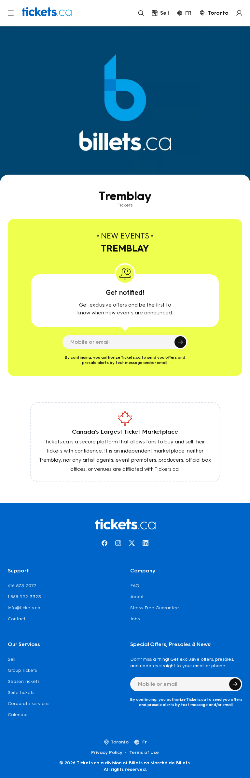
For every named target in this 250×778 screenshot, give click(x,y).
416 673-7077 (22, 585)
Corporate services (28, 703)
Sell (11, 659)
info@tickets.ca (24, 608)
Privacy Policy (106, 752)
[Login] (239, 13)
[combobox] (214, 13)
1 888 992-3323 (24, 596)
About (137, 596)
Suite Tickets (21, 692)
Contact (16, 619)
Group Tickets (22, 670)
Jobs (135, 619)
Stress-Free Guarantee (154, 608)
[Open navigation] (11, 13)
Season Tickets (23, 681)
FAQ (134, 585)
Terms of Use (144, 752)
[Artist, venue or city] (141, 13)
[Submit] (180, 342)
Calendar (18, 714)
